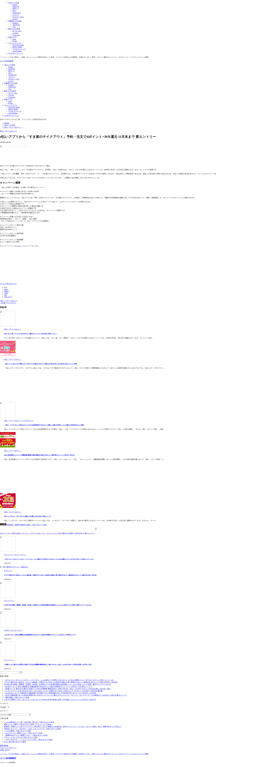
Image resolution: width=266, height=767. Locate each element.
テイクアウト (11, 303)
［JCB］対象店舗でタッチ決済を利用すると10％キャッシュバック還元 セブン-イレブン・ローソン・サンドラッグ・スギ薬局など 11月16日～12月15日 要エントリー (65, 695)
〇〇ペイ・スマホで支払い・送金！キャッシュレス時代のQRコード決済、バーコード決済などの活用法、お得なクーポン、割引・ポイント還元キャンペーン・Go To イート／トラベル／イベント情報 (74, 754)
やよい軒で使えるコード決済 (15, 742)
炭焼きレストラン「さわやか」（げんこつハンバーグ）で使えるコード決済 (32, 729)
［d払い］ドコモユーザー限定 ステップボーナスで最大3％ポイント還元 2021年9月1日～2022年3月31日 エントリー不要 (40, 364)
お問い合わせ (5, 750)
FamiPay (11, 85)
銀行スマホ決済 (10, 91)
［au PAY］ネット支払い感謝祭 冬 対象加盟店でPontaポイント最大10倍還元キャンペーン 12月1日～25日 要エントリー (40, 634)
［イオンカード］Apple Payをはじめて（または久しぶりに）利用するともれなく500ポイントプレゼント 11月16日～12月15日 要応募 (53, 691)
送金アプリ (8, 99)
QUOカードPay (14, 79)
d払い (10, 73)
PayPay (10, 67)
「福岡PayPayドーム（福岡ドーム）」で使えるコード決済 (25, 735)
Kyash (10, 103)
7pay (10, 89)
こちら (19, 246)
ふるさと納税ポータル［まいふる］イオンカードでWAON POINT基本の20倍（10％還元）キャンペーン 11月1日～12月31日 (50, 699)
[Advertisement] (17, 265)
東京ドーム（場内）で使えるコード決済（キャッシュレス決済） (28, 724)
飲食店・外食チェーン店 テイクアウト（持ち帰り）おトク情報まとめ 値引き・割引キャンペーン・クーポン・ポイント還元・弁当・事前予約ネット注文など (62, 726)
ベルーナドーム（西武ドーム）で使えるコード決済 (23, 733)
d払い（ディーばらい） (9, 301)
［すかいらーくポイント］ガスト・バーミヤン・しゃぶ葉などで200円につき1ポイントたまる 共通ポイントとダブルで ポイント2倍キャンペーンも (49, 559)
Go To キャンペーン (11, 115)
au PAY (11, 81)
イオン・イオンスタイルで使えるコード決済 (20, 737)
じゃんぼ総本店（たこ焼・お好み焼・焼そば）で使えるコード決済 (29, 722)
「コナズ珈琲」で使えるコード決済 (17, 731)
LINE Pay (11, 69)
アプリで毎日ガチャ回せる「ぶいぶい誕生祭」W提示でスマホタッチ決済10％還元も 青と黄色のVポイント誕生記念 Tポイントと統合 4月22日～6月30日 (50, 575)
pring (10, 101)
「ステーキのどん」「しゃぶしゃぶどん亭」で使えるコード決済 (28, 739)
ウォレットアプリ (10, 105)
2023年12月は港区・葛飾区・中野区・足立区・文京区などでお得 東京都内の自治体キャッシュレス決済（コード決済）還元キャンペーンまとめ (47, 605)
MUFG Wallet (13, 109)
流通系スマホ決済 (10, 83)
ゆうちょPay (12, 93)
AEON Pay (12, 87)
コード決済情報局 (6, 61)
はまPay (11, 95)
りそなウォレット (15, 111)
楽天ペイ (11, 71)
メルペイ (11, 77)
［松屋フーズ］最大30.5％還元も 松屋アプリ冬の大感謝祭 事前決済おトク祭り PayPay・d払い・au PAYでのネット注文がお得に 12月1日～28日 (47, 664)
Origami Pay (12, 75)
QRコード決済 (9, 65)
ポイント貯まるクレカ (8, 284)
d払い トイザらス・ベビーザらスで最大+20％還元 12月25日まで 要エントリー (27, 516)
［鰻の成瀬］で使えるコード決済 (16, 697)
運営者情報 (4, 745)
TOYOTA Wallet (14, 107)
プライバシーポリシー (8, 748)
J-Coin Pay (12, 97)
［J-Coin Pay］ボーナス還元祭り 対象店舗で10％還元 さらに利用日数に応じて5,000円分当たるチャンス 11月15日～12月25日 (50, 693)
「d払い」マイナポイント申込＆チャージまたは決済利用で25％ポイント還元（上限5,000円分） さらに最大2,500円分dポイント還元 (44, 425)
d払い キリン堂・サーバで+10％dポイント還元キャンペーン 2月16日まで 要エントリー (30, 333)
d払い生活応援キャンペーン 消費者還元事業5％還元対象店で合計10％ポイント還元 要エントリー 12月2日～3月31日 (39, 455)
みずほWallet (12, 113)
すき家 (3, 303)
